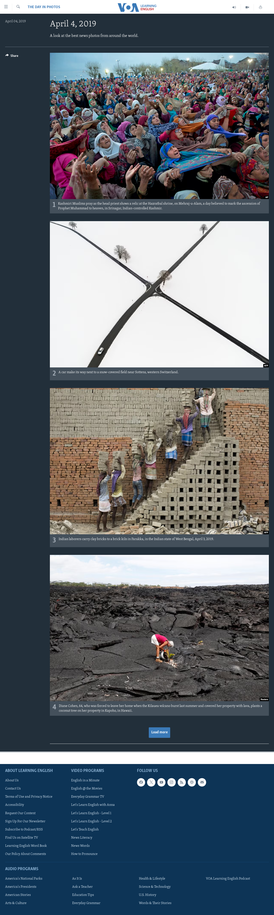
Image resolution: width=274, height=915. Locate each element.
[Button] (11, 57)
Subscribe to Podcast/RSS (24, 829)
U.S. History (147, 895)
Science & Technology (155, 887)
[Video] (247, 7)
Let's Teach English (85, 829)
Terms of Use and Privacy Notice (28, 797)
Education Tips (83, 895)
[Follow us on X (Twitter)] (151, 782)
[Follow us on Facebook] (141, 782)
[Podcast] (192, 782)
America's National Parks (23, 878)
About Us (12, 780)
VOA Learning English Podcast (228, 878)
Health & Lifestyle (152, 878)
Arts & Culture (16, 903)
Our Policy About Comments (25, 854)
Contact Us (13, 788)
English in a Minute (85, 780)
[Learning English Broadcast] (234, 7)
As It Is (77, 878)
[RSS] (182, 782)
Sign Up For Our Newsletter (25, 821)
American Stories (18, 895)
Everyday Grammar (86, 903)
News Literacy (81, 838)
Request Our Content (20, 813)
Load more (159, 732)
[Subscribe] (202, 782)
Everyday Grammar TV (87, 797)
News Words (80, 846)
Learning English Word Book (26, 846)
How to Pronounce (84, 854)
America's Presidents (20, 887)
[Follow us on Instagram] (171, 782)
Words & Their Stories (155, 903)
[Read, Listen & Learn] (260, 7)
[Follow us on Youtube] (161, 782)
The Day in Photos (44, 7)
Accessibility (14, 805)
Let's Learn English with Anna (93, 805)
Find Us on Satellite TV (21, 838)
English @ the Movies (86, 788)
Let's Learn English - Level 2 (91, 821)
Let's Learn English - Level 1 (91, 813)
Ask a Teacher (82, 887)
